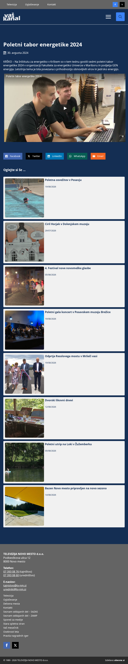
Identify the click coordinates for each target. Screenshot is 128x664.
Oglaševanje (32, 4)
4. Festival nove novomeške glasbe (68, 268)
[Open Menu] (108, 16)
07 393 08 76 (11, 571)
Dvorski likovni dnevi (59, 400)
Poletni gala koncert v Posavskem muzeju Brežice (77, 312)
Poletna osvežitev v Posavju (63, 180)
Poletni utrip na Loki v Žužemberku (68, 444)
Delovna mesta (11, 604)
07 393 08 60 (11, 575)
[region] (43, 637)
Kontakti (7, 608)
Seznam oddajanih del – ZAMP (20, 616)
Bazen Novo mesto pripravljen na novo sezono (76, 488)
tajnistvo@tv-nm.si (14, 585)
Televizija (12, 4)
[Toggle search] (120, 16)
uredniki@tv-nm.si (14, 589)
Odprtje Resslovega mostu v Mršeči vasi (71, 356)
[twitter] (122, 4)
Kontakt (51, 4)
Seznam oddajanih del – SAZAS (20, 612)
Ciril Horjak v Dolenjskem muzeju (67, 224)
